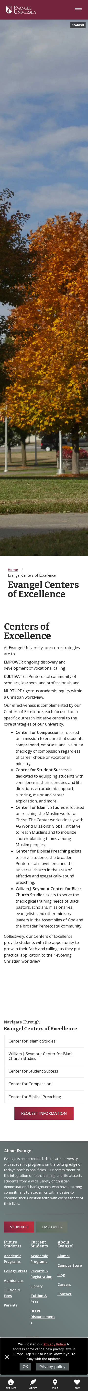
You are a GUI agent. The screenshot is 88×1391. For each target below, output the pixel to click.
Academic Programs (12, 1259)
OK (25, 1366)
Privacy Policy (55, 1344)
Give (77, 1388)
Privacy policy (52, 1366)
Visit (55, 1388)
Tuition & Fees (12, 1293)
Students (19, 1227)
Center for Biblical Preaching (35, 1096)
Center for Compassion (30, 1083)
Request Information (44, 1113)
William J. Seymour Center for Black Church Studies (41, 1056)
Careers (64, 1284)
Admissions (13, 1280)
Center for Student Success (33, 1071)
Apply (33, 1388)
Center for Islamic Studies (32, 1041)
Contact (64, 1294)
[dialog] (44, 1356)
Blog (61, 1275)
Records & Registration (41, 1274)
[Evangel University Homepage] (21, 12)
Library (37, 1286)
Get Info (11, 1388)
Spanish (78, 25)
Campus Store (69, 1265)
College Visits (15, 1271)
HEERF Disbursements (43, 1317)
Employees (52, 1227)
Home (13, 569)
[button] (6, 1358)
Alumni (63, 1256)
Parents (10, 1305)
